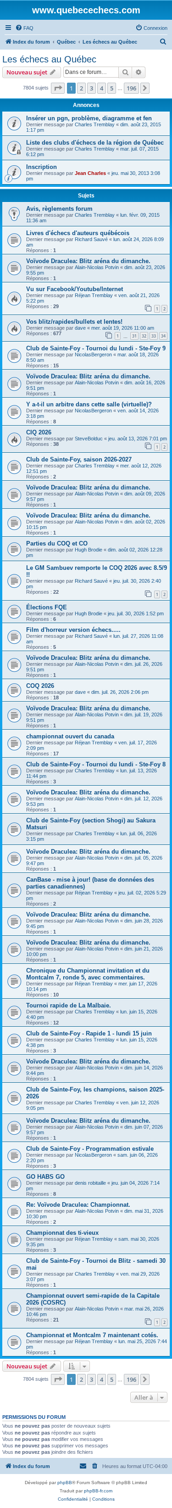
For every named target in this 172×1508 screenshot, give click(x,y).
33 (153, 336)
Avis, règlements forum (59, 208)
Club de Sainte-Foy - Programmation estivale (90, 1148)
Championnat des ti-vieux (62, 1232)
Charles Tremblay (95, 124)
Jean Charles (90, 173)
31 (134, 336)
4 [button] (101, 88)
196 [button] (131, 88)
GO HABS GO (45, 1176)
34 (163, 336)
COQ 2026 (40, 685)
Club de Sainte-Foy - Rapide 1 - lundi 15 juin (89, 1033)
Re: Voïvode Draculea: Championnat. (78, 1204)
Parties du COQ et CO (57, 543)
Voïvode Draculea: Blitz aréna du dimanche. (88, 261)
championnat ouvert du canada (70, 736)
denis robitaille (90, 1183)
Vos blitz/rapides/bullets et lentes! (74, 321)
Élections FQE (46, 607)
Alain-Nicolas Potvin (97, 267)
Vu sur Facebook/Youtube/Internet (74, 289)
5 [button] (111, 88)
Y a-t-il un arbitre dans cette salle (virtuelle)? (89, 404)
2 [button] (81, 88)
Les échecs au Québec (49, 59)
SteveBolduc (89, 438)
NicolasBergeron (93, 354)
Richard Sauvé (91, 239)
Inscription (41, 166)
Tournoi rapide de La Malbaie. (68, 1005)
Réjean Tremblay (94, 295)
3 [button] (91, 88)
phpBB (64, 1482)
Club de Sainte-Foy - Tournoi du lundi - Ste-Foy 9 (96, 348)
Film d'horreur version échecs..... (73, 629)
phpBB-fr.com (98, 1490)
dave (80, 328)
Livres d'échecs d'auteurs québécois (77, 233)
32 (144, 336)
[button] (58, 88)
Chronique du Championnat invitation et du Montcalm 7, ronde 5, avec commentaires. (88, 974)
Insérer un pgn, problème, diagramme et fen (89, 118)
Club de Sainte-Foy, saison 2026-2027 (79, 459)
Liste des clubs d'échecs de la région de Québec (95, 142)
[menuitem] (24, 28)
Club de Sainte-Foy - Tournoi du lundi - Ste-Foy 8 (96, 764)
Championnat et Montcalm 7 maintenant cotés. (92, 1335)
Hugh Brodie (88, 549)
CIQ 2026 (38, 432)
